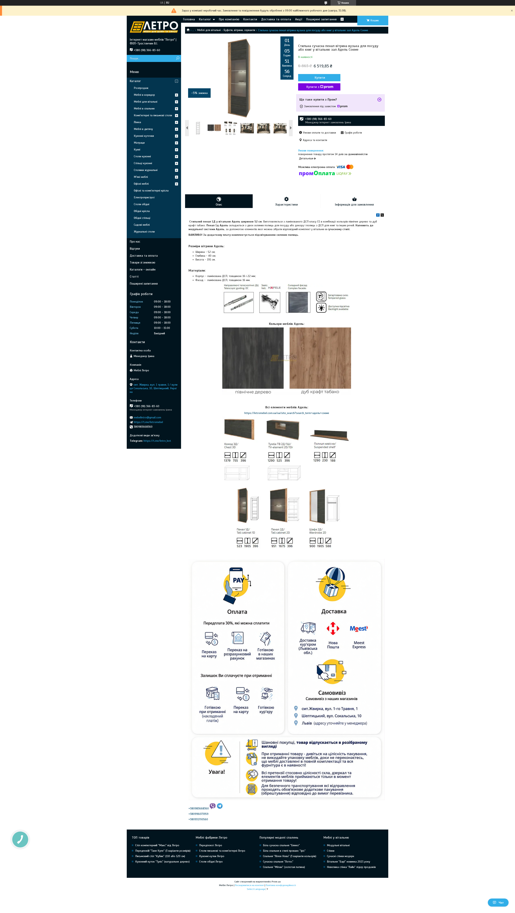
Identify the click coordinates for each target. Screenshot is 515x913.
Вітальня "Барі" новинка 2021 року (348, 861)
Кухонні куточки (144, 136)
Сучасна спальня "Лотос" (278, 861)
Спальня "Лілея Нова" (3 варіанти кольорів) (289, 856)
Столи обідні (141, 204)
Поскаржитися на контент (249, 885)
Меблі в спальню (144, 108)
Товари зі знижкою (142, 262)
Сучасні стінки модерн (340, 856)
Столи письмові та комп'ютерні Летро (222, 850)
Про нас (135, 241)
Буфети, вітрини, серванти (239, 30)
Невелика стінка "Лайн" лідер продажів (351, 867)
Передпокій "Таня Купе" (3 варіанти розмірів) (163, 850)
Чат (501, 902)
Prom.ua (276, 881)
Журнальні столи (144, 231)
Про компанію (229, 19)
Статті (134, 276)
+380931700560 (198, 819)
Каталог (205, 19)
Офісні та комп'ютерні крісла (151, 190)
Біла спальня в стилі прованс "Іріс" (284, 850)
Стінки (330, 850)
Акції (298, 19)
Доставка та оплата (276, 19)
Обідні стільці (142, 218)
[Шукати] (177, 58)
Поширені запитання (321, 19)
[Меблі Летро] (154, 27)
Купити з (312, 87)
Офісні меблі (141, 183)
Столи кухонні (142, 156)
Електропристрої (144, 197)
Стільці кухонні (143, 163)
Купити (320, 78)
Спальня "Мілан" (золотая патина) (284, 867)
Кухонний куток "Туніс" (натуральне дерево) (162, 861)
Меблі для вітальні (209, 30)
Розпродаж (141, 88)
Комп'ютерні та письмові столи (153, 115)
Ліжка (137, 122)
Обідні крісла (142, 211)
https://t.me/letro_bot (157, 441)
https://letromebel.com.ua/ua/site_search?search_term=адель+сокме (286, 413)
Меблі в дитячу (143, 129)
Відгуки (135, 248)
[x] (382, 215)
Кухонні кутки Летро (211, 856)
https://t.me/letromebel (148, 422)
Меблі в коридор (144, 95)
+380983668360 (198, 808)
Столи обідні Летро (211, 861)
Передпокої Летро (210, 845)
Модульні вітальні (338, 845)
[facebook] (378, 215)
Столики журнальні (146, 170)
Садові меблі (142, 224)
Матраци (139, 142)
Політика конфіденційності (281, 885)
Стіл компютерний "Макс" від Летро (157, 845)
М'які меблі (141, 177)
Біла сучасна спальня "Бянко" (281, 845)
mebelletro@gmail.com (147, 417)
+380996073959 (198, 814)
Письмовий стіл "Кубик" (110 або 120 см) (160, 856)
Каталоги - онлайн (143, 269)
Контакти (250, 19)
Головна (189, 19)
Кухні (137, 149)
